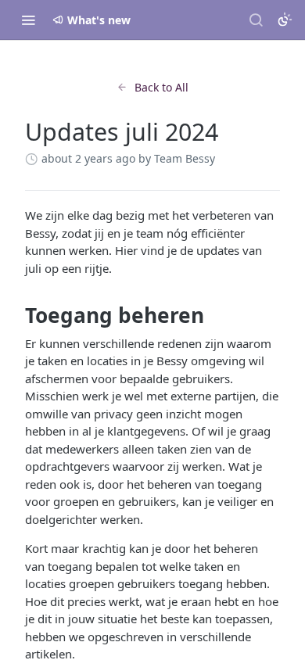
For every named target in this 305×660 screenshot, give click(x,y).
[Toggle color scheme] (284, 19)
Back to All (161, 87)
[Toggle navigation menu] (28, 19)
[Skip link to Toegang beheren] (14, 316)
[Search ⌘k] (255, 19)
